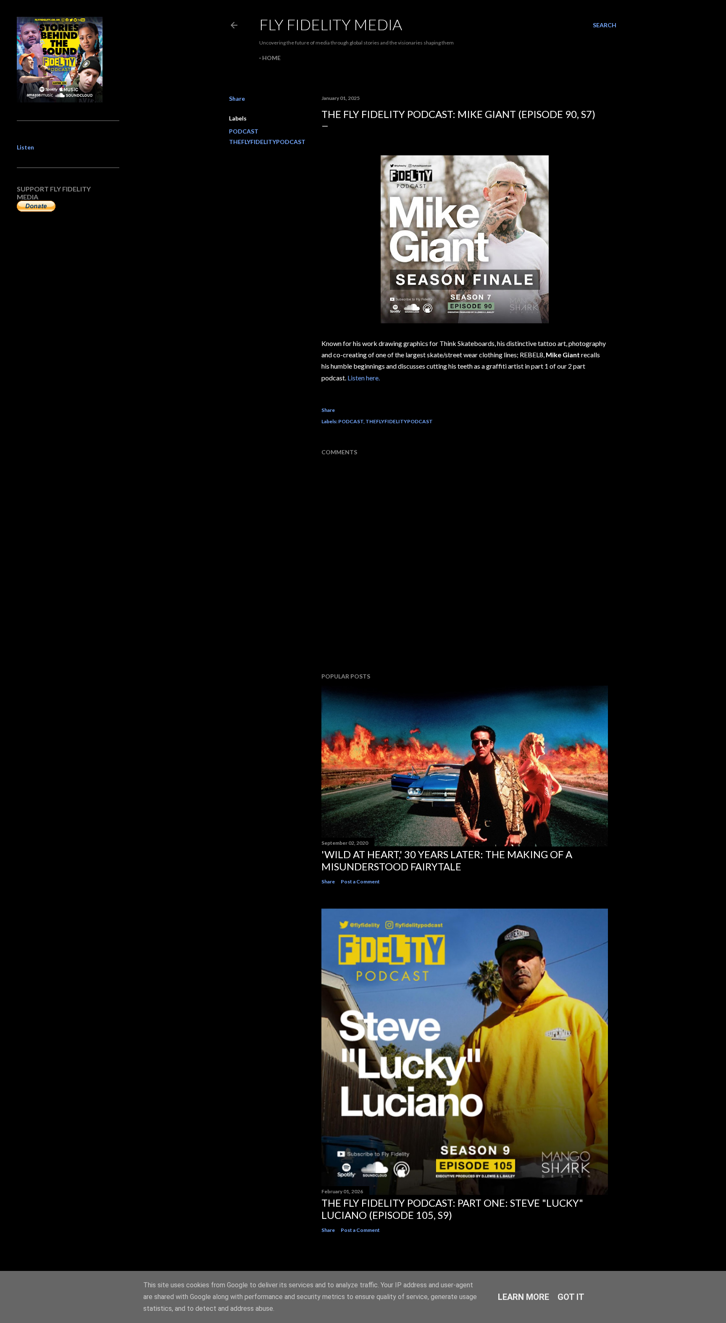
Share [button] (237, 98)
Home (271, 57)
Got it (571, 1297)
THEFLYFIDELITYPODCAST (267, 141)
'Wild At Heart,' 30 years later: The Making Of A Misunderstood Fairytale (446, 860)
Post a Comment (360, 881)
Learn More (523, 1297)
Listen (25, 147)
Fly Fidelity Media (330, 24)
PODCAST (243, 131)
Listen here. (363, 378)
